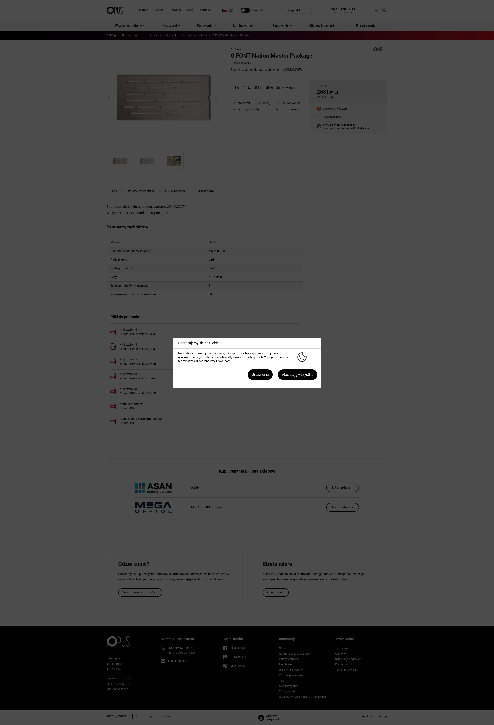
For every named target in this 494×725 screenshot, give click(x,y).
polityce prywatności (218, 360)
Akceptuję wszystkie (297, 375)
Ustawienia (260, 375)
